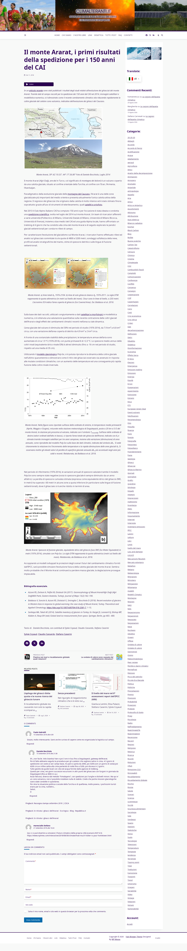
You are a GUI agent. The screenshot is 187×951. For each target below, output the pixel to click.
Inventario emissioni (136, 526)
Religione (132, 748)
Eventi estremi (134, 412)
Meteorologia (133, 573)
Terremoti (132, 859)
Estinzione (132, 394)
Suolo (130, 837)
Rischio (131, 784)
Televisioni (132, 844)
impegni (131, 494)
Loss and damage (135, 551)
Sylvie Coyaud (30, 634)
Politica (131, 684)
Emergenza (132, 366)
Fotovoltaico (133, 448)
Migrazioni (132, 576)
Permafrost (132, 669)
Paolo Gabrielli (30, 716)
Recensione (132, 737)
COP (129, 298)
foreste (131, 437)
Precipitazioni (133, 691)
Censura (131, 252)
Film (129, 423)
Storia (130, 834)
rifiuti (130, 766)
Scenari (131, 794)
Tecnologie (132, 841)
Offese (130, 641)
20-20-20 (131, 137)
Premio (131, 694)
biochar (131, 227)
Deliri (130, 337)
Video (130, 894)
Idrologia (131, 487)
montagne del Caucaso (79, 194)
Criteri (130, 323)
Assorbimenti (133, 209)
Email (28, 897)
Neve (130, 626)
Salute (130, 791)
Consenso (132, 287)
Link (90, 35)
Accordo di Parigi (135, 148)
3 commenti (30, 718)
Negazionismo (134, 612)
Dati (129, 327)
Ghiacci (131, 462)
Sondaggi (132, 819)
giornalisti (132, 477)
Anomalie (132, 184)
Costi (130, 312)
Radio (130, 723)
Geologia (131, 459)
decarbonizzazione (136, 330)
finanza (131, 430)
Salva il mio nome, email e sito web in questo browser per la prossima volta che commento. (67, 911)
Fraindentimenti (134, 452)
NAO (130, 605)
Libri (129, 541)
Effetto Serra (133, 355)
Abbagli (131, 141)
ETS (129, 405)
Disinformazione (135, 348)
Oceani (131, 637)
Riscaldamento (134, 776)
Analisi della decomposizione (140, 173)
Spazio (130, 823)
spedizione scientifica (38, 214)
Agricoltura (132, 166)
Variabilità (132, 891)
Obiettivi (131, 634)
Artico (130, 202)
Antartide (132, 187)
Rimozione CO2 (134, 769)
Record (131, 741)
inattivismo (132, 501)
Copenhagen (133, 302)
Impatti (131, 491)
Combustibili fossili (136, 269)
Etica (130, 402)
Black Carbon (133, 230)
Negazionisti (133, 616)
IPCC (130, 530)
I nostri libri (79, 35)
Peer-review (133, 662)
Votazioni (131, 901)
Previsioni (132, 698)
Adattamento (133, 159)
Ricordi (131, 759)
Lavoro (130, 534)
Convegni (132, 291)
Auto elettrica (133, 219)
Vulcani (131, 905)
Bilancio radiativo (135, 223)
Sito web (29, 905)
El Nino (131, 359)
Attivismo (131, 212)
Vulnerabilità (133, 909)
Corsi (130, 309)
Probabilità (132, 701)
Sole (129, 816)
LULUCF (131, 555)
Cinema (131, 259)
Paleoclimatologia (135, 659)
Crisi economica (134, 316)
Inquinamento (134, 516)
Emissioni (132, 373)
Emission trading (135, 369)
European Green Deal (137, 409)
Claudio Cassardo (46, 634)
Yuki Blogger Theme (134, 936)
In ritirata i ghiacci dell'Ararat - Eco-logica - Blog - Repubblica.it (60, 811)
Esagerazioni (133, 387)
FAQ (120, 35)
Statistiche (132, 830)
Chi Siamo (66, 35)
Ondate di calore (135, 648)
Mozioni (131, 601)
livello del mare (134, 548)
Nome (28, 889)
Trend (130, 880)
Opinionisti (132, 651)
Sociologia (132, 812)
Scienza (131, 798)
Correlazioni (133, 305)
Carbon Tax (132, 244)
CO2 (129, 266)
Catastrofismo (133, 248)
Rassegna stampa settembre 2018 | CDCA (51, 803)
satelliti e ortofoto (93, 204)
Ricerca (131, 755)
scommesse (133, 801)
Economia (132, 352)
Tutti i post (110, 35)
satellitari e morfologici (92, 314)
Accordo (131, 144)
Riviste (130, 787)
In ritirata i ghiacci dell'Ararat (46, 818)
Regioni (131, 744)
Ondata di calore (135, 644)
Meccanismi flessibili (136, 559)
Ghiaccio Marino (134, 469)
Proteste (131, 709)
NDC (129, 609)
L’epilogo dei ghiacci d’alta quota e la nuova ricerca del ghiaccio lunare (38, 696)
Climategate (133, 262)
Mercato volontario (136, 562)
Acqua (130, 155)
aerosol (131, 162)
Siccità (130, 805)
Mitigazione (133, 584)
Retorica (131, 751)
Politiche (131, 687)
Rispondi (30, 744)
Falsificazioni (133, 416)
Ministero (132, 580)
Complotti (132, 273)
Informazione (133, 512)
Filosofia (131, 427)
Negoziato (132, 619)
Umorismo (132, 884)
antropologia (133, 191)
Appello (131, 194)
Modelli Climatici (135, 594)
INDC (130, 509)
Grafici (130, 480)
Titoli (130, 866)
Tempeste (132, 851)
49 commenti (64, 708)
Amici (130, 169)
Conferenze (132, 280)
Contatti (128, 35)
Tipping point (133, 862)
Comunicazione (134, 277)
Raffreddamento (135, 726)
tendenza (132, 855)
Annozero (132, 180)
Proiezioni (132, 705)
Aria (129, 198)
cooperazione (133, 294)
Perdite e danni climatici (138, 666)
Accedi (130, 924)
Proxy (130, 716)
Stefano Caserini (64, 634)
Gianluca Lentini (99, 712)
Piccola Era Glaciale (136, 680)
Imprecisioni (133, 498)
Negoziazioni (133, 623)
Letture (131, 537)
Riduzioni (132, 762)
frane (130, 455)
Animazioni (132, 177)
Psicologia (132, 719)
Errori (130, 384)
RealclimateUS (134, 734)
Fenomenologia (134, 419)
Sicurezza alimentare (137, 809)
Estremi (131, 398)
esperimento (133, 391)
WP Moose (116, 939)
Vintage (131, 898)
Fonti (130, 434)
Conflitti (131, 284)
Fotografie (132, 441)
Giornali (131, 473)
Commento (31, 861)
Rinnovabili (132, 773)
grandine (131, 484)
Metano (131, 569)
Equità (130, 380)
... (36, 710)
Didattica (98, 35)
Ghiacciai (131, 466)
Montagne (132, 598)
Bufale (130, 237)
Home (57, 35)
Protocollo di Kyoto (135, 712)
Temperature (133, 848)
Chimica (131, 255)
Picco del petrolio (135, 676)
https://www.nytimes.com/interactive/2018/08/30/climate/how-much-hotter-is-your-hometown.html (69, 835)
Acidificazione (133, 152)
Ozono (130, 655)
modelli (131, 591)
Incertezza (132, 505)
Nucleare (131, 630)
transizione (132, 873)
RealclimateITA (134, 730)
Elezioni (131, 362)
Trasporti (131, 876)
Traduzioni (132, 869)
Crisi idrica (132, 319)
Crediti (157, 938)
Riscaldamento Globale (137, 780)
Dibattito (131, 341)
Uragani (131, 887)
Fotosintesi (132, 444)
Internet (131, 519)
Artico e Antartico (135, 205)
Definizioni (132, 334)
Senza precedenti (66, 693)
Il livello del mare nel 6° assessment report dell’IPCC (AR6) (106, 696)
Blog (129, 234)
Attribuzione (133, 216)
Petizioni (131, 673)
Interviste (132, 523)
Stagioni (131, 826)
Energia (131, 377)
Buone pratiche (134, 241)
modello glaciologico (47, 354)
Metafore (131, 566)
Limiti (130, 544)
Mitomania (132, 587)
